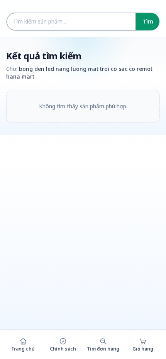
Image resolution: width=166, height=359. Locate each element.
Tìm (147, 21)
